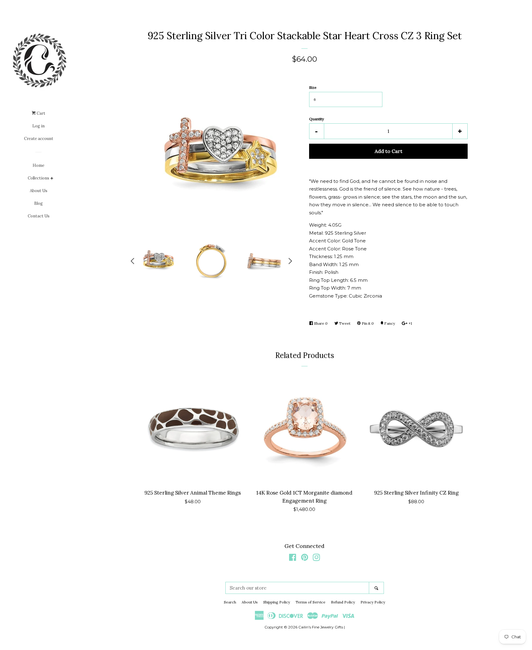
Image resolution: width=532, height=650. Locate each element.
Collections (38, 178)
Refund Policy (343, 602)
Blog (38, 203)
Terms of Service (310, 602)
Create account (38, 138)
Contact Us (39, 216)
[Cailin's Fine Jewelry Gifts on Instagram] (316, 559)
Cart (40, 113)
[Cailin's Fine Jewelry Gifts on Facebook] (292, 559)
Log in (38, 126)
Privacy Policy (373, 602)
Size (312, 87)
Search (230, 602)
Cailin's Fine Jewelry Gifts (320, 627)
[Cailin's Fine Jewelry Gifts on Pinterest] (304, 559)
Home (38, 165)
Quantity (316, 119)
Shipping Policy (276, 602)
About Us (38, 190)
